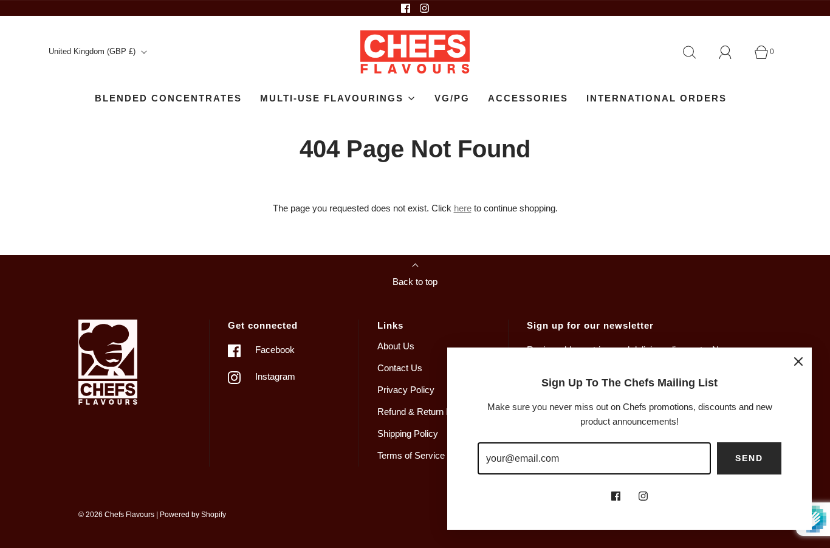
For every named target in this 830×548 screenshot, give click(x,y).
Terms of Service (411, 455)
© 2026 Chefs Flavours (116, 514)
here (463, 208)
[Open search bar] (696, 52)
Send (749, 458)
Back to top (415, 281)
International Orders (656, 98)
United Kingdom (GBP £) (93, 51)
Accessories (528, 98)
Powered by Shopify (193, 514)
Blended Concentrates (168, 98)
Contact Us (399, 368)
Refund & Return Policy (423, 411)
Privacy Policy (405, 390)
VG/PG (452, 98)
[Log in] (732, 52)
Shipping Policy (407, 433)
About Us (395, 346)
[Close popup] (798, 361)
